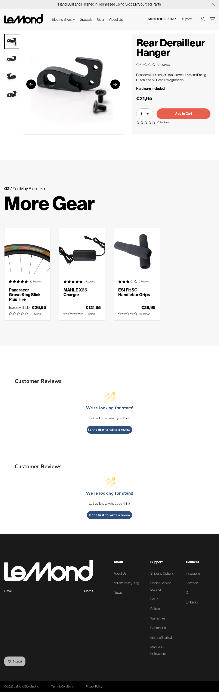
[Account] (203, 19)
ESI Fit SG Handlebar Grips (134, 292)
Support (187, 19)
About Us (116, 19)
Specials (86, 19)
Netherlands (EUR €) (161, 19)
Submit (88, 591)
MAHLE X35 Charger (75, 292)
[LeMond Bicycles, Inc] (23, 19)
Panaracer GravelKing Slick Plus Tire (25, 295)
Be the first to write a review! (109, 430)
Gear (100, 19)
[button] (63, 19)
